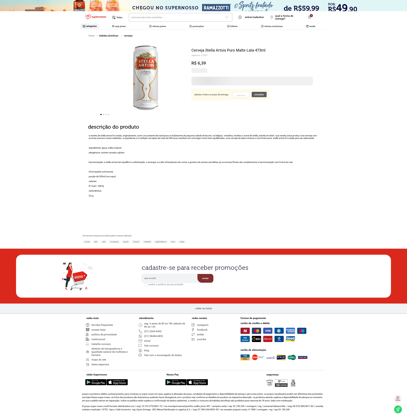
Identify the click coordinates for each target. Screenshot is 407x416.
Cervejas (128, 35)
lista (98, 276)
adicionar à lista (298, 71)
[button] (89, 253)
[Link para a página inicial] (91, 35)
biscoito (136, 300)
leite (95, 300)
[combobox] (180, 17)
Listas (119, 17)
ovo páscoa (114, 300)
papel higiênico (161, 300)
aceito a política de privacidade (165, 343)
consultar (259, 96)
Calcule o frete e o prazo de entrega (211, 96)
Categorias (91, 26)
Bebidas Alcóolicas (108, 35)
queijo (182, 300)
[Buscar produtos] (227, 17)
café (103, 300)
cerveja (87, 300)
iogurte (125, 300)
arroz (173, 300)
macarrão (147, 300)
